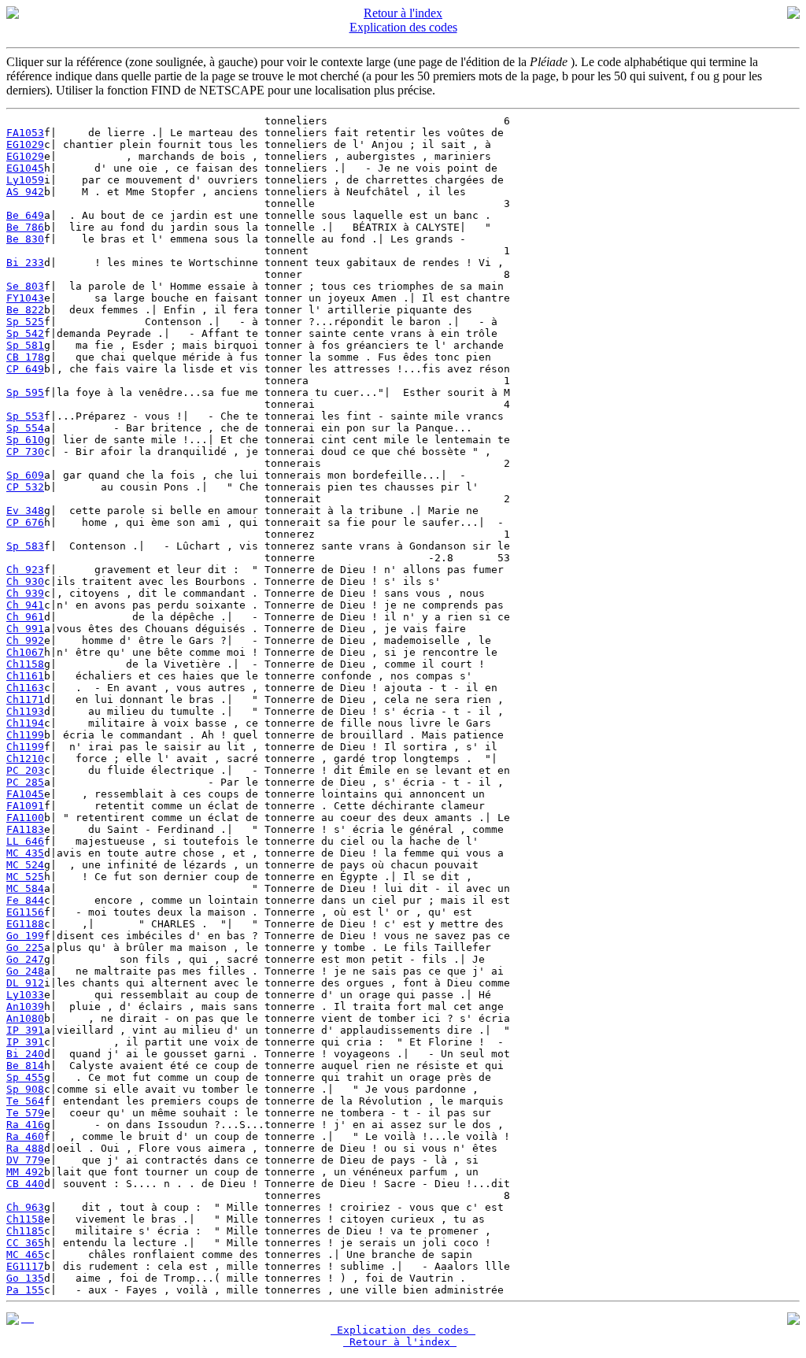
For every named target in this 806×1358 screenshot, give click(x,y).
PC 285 (25, 782)
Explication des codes (403, 27)
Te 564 (25, 1101)
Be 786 (25, 227)
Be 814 (25, 1065)
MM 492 (25, 1172)
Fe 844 (25, 900)
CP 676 (25, 522)
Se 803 (25, 286)
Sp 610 (25, 440)
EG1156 (25, 912)
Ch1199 (25, 735)
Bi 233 (25, 262)
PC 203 (25, 770)
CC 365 (25, 1243)
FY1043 (25, 298)
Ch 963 (25, 1207)
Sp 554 (25, 428)
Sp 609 (25, 475)
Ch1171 (25, 699)
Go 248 (25, 971)
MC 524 (25, 865)
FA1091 (25, 806)
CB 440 (25, 1184)
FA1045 (25, 794)
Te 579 (25, 1113)
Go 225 (25, 947)
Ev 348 (25, 510)
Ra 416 (25, 1124)
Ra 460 (25, 1136)
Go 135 (25, 1278)
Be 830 (25, 239)
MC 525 (25, 877)
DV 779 (25, 1160)
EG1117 (25, 1266)
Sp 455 (25, 1077)
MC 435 (25, 853)
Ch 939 (25, 593)
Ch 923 (25, 569)
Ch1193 (25, 711)
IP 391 (25, 1030)
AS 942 (25, 192)
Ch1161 (25, 676)
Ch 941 (25, 605)
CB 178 (25, 357)
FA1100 (25, 817)
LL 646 (25, 841)
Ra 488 (25, 1148)
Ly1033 (25, 995)
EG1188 (25, 924)
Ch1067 (25, 652)
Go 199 (25, 936)
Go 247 (25, 959)
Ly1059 (25, 180)
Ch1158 (25, 664)
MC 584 (25, 888)
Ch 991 (25, 629)
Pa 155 (25, 1290)
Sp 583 (25, 546)
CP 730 (25, 451)
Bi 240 (25, 1054)
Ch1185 (25, 1231)
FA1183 (25, 829)
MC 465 (25, 1254)
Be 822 (25, 310)
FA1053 (25, 133)
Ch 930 (25, 581)
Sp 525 (25, 321)
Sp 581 (25, 345)
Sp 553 (25, 416)
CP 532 (25, 487)
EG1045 (25, 168)
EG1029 (25, 144)
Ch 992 (25, 640)
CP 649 (25, 369)
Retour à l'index (403, 13)
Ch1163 (25, 688)
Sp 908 (25, 1089)
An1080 (25, 1018)
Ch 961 (25, 617)
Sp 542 (25, 333)
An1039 (25, 1006)
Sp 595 (25, 392)
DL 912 (25, 983)
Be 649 (25, 215)
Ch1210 (25, 758)
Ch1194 (25, 723)
